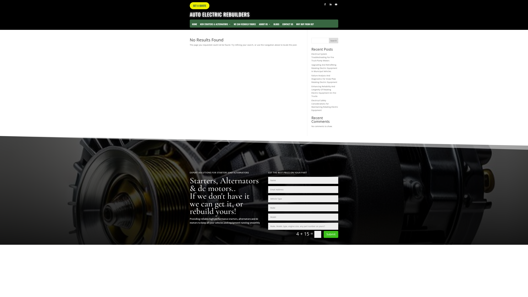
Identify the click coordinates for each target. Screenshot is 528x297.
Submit (331, 234)
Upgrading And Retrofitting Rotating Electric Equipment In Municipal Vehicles (324, 68)
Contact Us (287, 24)
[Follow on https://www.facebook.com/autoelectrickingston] (325, 4)
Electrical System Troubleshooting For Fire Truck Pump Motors (322, 57)
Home (194, 24)
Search (333, 40)
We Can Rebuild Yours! (245, 24)
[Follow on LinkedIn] (330, 4)
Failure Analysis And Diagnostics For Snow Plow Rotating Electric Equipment (324, 78)
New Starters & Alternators (214, 24)
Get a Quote (199, 5)
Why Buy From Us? (305, 24)
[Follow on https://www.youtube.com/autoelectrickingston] (336, 4)
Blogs (276, 24)
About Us (263, 24)
